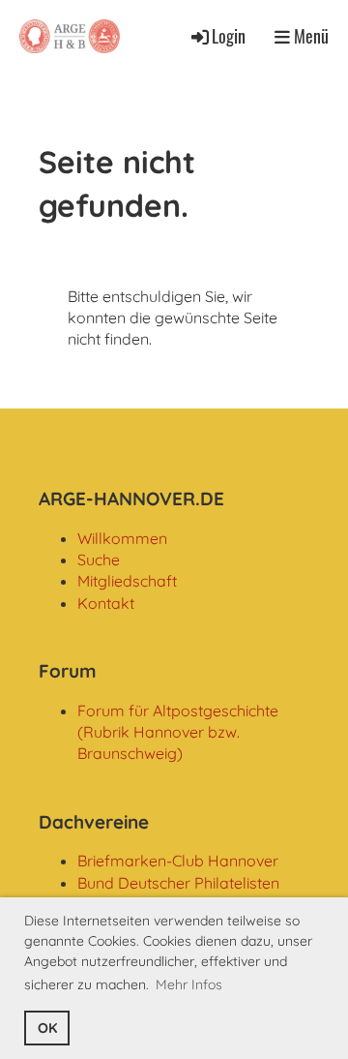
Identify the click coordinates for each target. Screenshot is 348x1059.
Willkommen (122, 538)
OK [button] (47, 1028)
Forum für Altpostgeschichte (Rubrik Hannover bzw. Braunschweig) (177, 732)
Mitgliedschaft (127, 580)
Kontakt (105, 603)
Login (229, 35)
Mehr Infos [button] (189, 984)
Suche (98, 559)
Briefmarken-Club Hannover (177, 860)
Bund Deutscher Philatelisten (178, 883)
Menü (309, 36)
